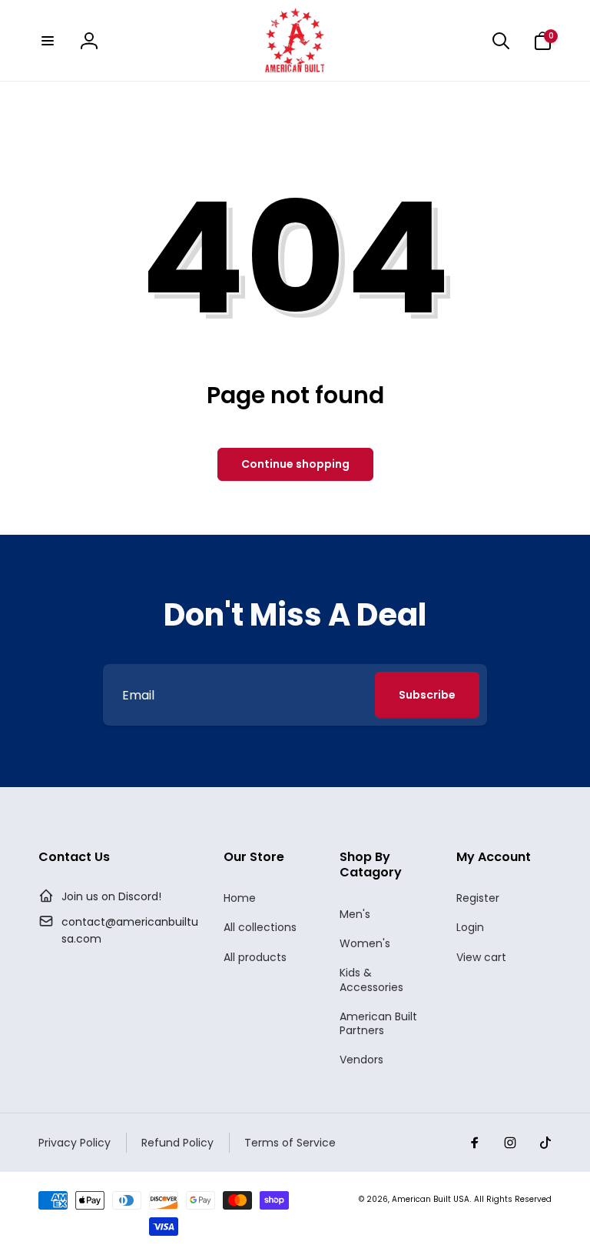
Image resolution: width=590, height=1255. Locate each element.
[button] (48, 41)
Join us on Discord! (111, 896)
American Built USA (430, 1199)
